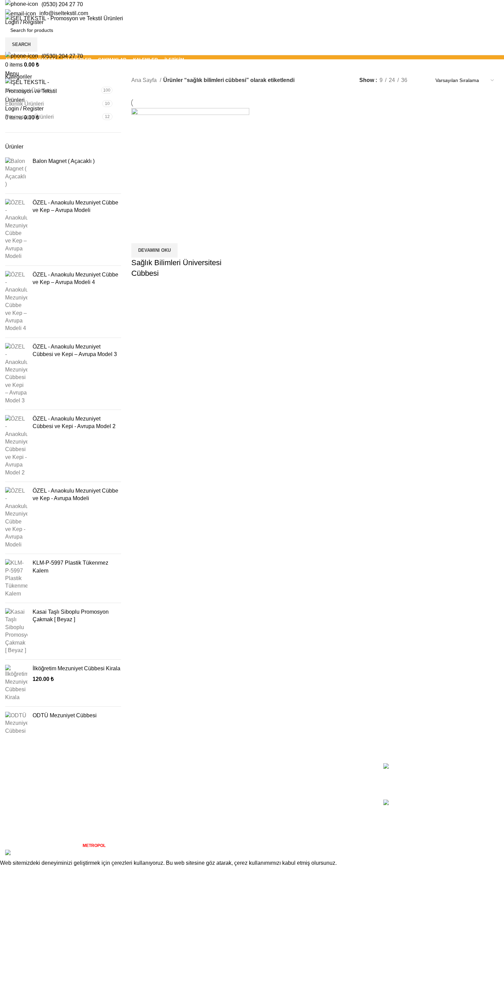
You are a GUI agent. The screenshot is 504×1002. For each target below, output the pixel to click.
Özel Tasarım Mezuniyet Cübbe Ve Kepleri (471, 811)
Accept (13, 873)
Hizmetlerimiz (273, 779)
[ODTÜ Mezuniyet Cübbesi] (16, 723)
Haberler (267, 792)
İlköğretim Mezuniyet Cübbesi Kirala (76, 668)
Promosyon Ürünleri (29, 117)
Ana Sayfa (144, 80)
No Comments (466, 785)
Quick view (139, 234)
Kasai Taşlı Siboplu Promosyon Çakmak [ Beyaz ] (71, 615)
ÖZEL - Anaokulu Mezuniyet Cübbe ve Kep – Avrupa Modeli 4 (75, 278)
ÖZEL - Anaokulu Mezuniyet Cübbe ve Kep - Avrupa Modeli (75, 494)
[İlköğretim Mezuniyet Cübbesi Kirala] (16, 683)
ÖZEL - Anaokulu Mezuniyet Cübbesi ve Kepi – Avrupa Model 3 (75, 350)
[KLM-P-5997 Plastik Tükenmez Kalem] (16, 578)
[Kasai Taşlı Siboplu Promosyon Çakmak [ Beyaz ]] (16, 631)
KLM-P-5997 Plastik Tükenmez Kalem (70, 566)
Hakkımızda (271, 767)
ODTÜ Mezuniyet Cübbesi (65, 715)
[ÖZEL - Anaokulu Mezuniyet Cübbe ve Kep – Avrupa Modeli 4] (16, 301)
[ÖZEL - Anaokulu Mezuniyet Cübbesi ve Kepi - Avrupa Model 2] (16, 445)
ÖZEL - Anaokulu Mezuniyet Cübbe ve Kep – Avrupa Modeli (75, 206)
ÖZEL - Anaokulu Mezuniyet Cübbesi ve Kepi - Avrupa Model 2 (74, 422)
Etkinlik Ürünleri (24, 104)
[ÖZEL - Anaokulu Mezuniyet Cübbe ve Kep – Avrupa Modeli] (16, 229)
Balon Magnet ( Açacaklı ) (64, 161)
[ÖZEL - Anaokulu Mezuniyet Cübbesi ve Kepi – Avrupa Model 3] (16, 373)
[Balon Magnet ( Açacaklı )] (16, 172)
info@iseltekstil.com (63, 13)
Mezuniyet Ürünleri (28, 90)
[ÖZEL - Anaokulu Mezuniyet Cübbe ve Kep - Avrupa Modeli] (16, 518)
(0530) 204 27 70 (62, 4)
